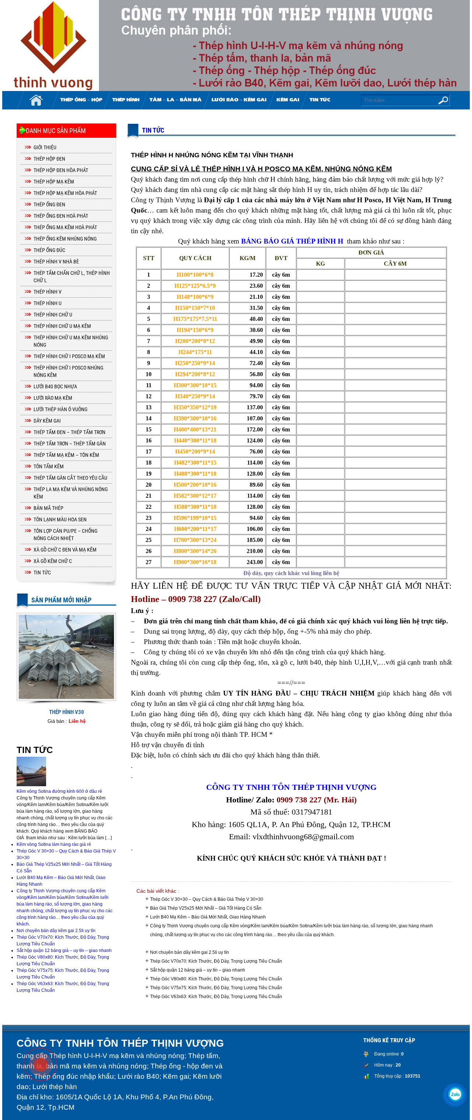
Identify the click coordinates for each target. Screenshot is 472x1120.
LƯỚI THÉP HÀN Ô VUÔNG (60, 409)
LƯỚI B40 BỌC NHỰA (55, 386)
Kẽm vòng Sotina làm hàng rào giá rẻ (54, 844)
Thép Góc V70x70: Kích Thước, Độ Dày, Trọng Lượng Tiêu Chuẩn (216, 961)
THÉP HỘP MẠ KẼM (54, 182)
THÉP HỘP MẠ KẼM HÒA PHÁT (65, 193)
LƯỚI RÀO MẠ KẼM (53, 398)
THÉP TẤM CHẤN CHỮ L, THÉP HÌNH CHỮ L (72, 276)
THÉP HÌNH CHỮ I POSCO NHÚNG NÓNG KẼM (68, 371)
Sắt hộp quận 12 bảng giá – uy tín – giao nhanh (197, 970)
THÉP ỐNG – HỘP (81, 100)
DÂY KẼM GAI (47, 421)
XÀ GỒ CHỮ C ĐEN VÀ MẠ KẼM (65, 550)
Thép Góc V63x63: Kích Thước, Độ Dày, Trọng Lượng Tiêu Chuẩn (216, 996)
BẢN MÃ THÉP (48, 508)
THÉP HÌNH (125, 100)
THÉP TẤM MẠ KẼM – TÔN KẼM (66, 455)
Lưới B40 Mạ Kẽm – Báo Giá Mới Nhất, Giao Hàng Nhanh (208, 917)
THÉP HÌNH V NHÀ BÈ (56, 262)
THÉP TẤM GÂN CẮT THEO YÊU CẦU (70, 478)
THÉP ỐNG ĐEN (49, 204)
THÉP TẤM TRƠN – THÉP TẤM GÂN (70, 444)
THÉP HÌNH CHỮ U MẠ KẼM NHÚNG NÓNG (71, 341)
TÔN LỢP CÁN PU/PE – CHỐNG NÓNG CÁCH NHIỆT (65, 534)
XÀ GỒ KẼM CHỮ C (53, 561)
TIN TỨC (319, 100)
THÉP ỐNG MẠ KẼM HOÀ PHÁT (65, 227)
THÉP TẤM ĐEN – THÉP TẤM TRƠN (69, 432)
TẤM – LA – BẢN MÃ (175, 100)
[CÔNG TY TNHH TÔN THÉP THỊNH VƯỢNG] (235, 45)
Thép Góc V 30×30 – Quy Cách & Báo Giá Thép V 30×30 (206, 899)
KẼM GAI (288, 100)
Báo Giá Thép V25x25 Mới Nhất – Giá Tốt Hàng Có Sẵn (205, 908)
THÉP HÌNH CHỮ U (53, 315)
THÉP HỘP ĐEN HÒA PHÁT (61, 170)
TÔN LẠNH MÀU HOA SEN (60, 519)
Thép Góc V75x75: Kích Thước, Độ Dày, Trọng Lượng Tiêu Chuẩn (216, 987)
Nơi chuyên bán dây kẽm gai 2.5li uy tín (189, 952)
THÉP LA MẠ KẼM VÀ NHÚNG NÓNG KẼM (71, 493)
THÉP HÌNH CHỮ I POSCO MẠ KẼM (69, 356)
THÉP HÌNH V (48, 292)
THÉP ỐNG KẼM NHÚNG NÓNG (65, 239)
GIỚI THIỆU (45, 147)
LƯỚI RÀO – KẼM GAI (239, 100)
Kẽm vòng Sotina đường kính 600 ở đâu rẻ (59, 791)
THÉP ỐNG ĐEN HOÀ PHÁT (61, 216)
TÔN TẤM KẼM (49, 466)
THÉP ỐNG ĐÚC (49, 250)
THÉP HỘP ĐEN (49, 159)
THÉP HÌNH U (48, 303)
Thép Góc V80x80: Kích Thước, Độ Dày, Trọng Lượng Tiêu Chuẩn (216, 978)
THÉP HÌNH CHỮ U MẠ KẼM (62, 326)
